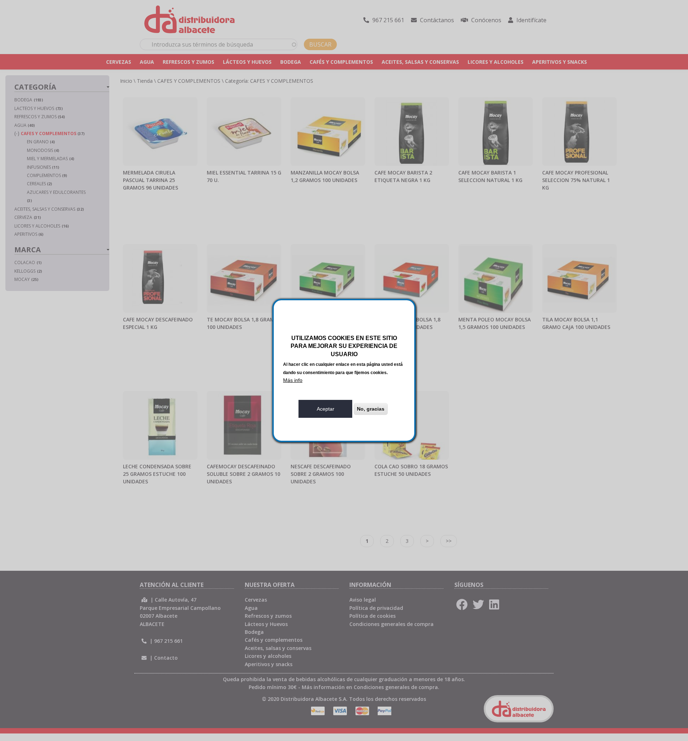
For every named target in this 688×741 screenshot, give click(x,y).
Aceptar (325, 409)
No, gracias (370, 409)
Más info (292, 380)
